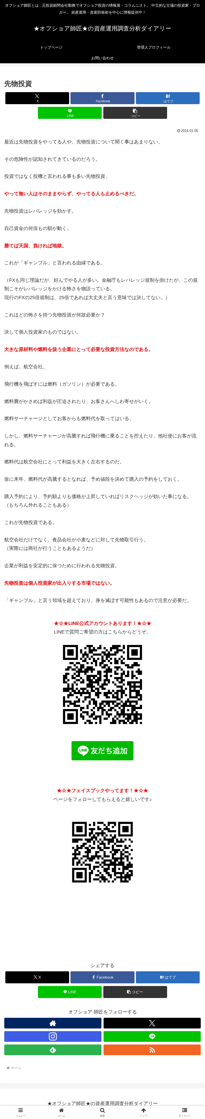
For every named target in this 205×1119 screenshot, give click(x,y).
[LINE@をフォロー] (152, 1036)
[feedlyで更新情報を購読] (52, 1049)
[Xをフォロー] (152, 1023)
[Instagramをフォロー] (52, 1036)
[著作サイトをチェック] (52, 1023)
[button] (135, 113)
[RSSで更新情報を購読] (152, 1049)
